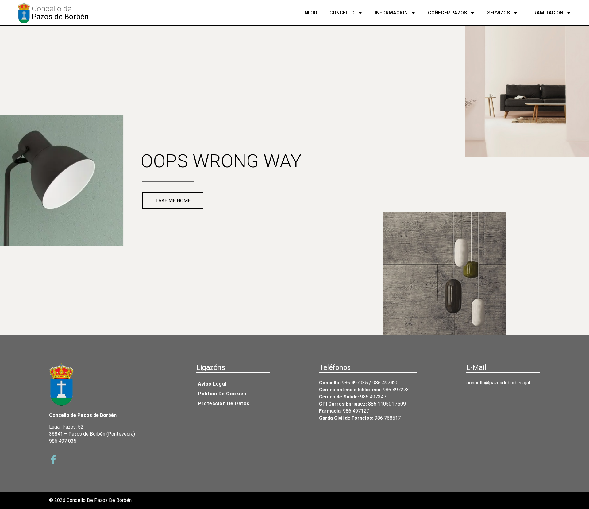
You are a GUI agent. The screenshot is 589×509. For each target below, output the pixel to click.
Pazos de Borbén (60, 16)
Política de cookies (222, 394)
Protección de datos (224, 403)
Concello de (51, 8)
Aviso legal (212, 384)
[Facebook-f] (53, 459)
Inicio (310, 13)
